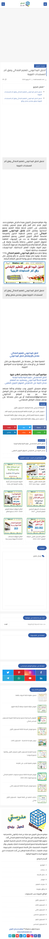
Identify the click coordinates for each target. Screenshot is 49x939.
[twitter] (8, 672)
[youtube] (30, 678)
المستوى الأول (40, 900)
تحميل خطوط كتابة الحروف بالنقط (26, 695)
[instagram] (30, 672)
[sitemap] (39, 935)
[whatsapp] (19, 678)
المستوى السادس (39, 924)
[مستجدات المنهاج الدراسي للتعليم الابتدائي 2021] (36, 498)
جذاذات (42, 869)
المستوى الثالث (40, 905)
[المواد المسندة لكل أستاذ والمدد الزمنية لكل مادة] (13, 471)
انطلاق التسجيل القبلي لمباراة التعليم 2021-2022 (36, 537)
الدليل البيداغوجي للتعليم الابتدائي (24, 353)
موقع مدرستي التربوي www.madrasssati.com (20, 930)
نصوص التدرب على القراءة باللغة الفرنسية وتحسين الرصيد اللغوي (24, 411)
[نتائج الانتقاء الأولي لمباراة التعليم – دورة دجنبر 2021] (36, 471)
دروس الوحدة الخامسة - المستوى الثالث (23, 740)
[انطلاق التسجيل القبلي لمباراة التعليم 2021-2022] (36, 526)
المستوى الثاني (40, 909)
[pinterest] (19, 672)
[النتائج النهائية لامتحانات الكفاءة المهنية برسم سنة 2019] (13, 526)
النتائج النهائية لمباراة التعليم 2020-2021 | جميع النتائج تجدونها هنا (13, 510)
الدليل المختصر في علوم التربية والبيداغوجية (29, 377)
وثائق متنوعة (40, 889)
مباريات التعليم (40, 66)
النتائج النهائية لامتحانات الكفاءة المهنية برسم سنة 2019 (13, 537)
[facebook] (41, 672)
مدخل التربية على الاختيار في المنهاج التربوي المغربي (26, 383)
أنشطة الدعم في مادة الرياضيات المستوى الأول (29, 407)
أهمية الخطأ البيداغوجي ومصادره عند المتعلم (28, 380)
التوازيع (42, 865)
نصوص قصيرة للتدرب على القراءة (26, 763)
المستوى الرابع (40, 919)
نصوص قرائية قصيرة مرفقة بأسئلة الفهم (23, 706)
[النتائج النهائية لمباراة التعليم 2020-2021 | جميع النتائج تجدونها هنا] (13, 498)
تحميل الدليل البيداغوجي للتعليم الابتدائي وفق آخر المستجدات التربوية (23, 93)
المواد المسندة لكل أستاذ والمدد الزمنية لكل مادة (14, 482)
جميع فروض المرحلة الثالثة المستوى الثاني (23, 785)
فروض (43, 879)
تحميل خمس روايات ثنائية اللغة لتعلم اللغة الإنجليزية (27, 418)
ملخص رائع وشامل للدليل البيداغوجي (24, 356)
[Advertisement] (24, 36)
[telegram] (8, 678)
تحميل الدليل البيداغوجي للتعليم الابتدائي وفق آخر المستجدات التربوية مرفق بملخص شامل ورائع (23, 99)
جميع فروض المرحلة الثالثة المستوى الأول (23, 729)
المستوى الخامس (39, 914)
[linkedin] (41, 678)
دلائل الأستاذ (41, 874)
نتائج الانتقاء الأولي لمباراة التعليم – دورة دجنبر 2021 (37, 482)
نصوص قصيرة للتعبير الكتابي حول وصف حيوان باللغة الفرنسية (24, 415)
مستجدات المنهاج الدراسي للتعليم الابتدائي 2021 (37, 510)
